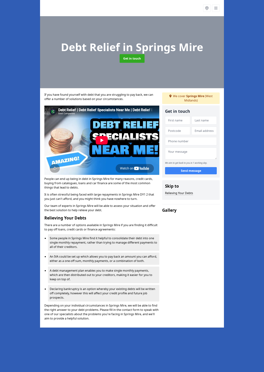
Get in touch (132, 58)
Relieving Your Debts (179, 193)
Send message (191, 171)
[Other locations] (207, 8)
